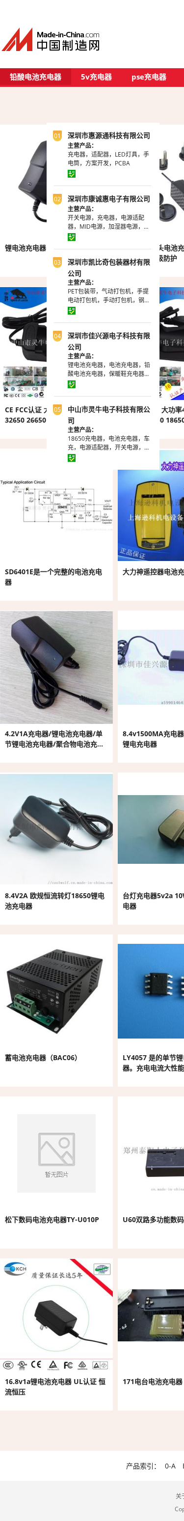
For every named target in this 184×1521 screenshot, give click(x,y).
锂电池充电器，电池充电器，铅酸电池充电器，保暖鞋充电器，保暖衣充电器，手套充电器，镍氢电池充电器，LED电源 (109, 378)
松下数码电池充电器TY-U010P (52, 1219)
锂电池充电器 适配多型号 (43, 247)
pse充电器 (148, 76)
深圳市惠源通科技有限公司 (109, 135)
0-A (170, 1465)
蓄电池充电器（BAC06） (43, 1057)
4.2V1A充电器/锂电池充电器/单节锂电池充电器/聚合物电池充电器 (54, 744)
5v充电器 (96, 76)
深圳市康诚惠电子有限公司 (109, 198)
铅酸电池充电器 (35, 76)
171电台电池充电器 (153, 1381)
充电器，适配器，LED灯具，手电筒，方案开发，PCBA (108, 158)
